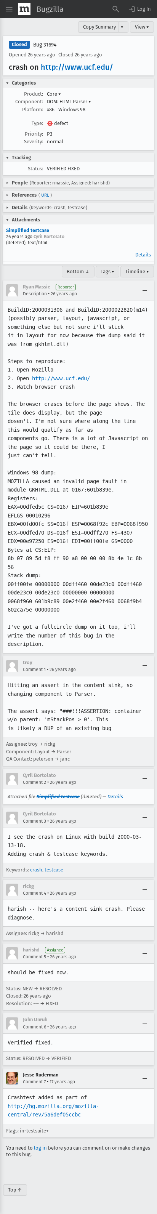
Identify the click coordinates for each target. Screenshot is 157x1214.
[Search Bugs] (116, 9)
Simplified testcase (27, 230)
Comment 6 (34, 1027)
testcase (54, 870)
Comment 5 (34, 956)
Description (35, 293)
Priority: (34, 134)
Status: (35, 168)
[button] (139, 9)
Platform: (32, 109)
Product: (33, 94)
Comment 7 (34, 1081)
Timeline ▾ (137, 271)
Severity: (33, 141)
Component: (29, 101)
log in (40, 1148)
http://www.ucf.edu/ (77, 67)
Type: (37, 123)
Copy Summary (99, 27)
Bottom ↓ (78, 271)
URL (45, 195)
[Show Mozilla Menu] (24, 9)
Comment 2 (34, 782)
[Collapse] (145, 290)
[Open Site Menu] (9, 9)
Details (143, 255)
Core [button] (54, 94)
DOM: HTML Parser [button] (69, 101)
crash (36, 870)
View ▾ (142, 27)
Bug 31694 (44, 45)
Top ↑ (15, 1190)
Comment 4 (34, 893)
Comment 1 (34, 669)
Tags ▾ (107, 271)
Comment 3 (34, 821)
